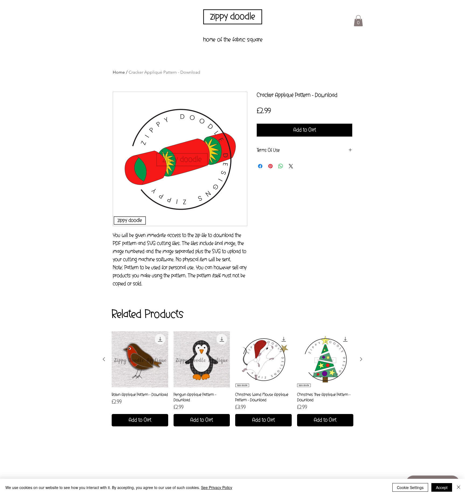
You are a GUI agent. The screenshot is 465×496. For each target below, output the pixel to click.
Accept (442, 487)
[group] (232, 379)
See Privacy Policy (216, 487)
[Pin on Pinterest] (270, 166)
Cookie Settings (410, 487)
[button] (358, 20)
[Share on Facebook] (260, 166)
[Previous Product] (104, 359)
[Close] (458, 487)
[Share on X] (291, 166)
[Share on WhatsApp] (280, 166)
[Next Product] (361, 359)
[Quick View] (140, 359)
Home (119, 72)
